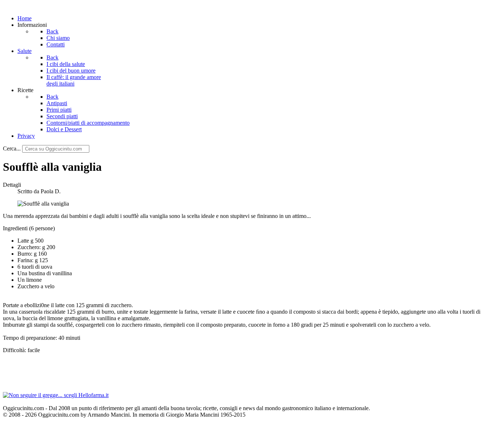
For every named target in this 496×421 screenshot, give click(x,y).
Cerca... (12, 148)
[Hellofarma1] (56, 395)
